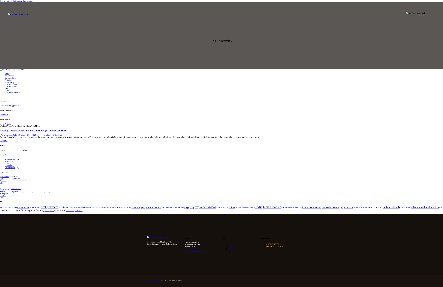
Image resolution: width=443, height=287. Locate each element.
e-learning (137, 207)
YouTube (78, 211)
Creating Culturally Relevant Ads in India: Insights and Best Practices (33, 130)
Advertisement (6, 135)
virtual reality (70, 211)
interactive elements (311, 207)
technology (59, 210)
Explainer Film (10, 168)
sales (440, 207)
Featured (225, 207)
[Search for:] (11, 150)
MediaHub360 (272, 244)
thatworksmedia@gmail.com (10, 106)
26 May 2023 (15, 191)
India (258, 207)
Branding (8, 161)
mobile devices (405, 207)
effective (170, 207)
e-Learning (9, 166)
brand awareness (66, 207)
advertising (4, 207)
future (232, 207)
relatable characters (428, 207)
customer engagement (108, 207)
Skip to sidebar (16, 1)
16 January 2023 (24, 135)
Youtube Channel (275, 246)
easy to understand (151, 207)
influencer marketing (287, 207)
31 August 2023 (16, 178)
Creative (97, 207)
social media (6, 210)
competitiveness (79, 207)
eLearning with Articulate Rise (19, 180)
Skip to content (5, 1)
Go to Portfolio (5, 124)
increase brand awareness (248, 207)
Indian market (272, 207)
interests (355, 207)
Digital (14, 135)
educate (164, 207)
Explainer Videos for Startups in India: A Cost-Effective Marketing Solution (31, 192)
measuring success (376, 207)
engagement (179, 207)
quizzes (414, 207)
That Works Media (154, 281)
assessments (23, 207)
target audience (34, 210)
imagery (238, 207)
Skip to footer (28, 1)
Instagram (298, 207)
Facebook (219, 207)
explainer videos (205, 207)
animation (12, 207)
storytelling (19, 210)
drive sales (127, 207)
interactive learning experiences (337, 207)
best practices (49, 207)
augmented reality (34, 207)
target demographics (48, 211)
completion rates (89, 207)
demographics (119, 207)
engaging (189, 207)
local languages (364, 207)
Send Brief (4, 115)
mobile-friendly (391, 207)
